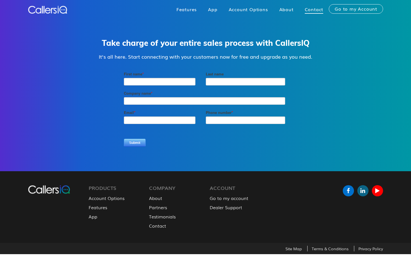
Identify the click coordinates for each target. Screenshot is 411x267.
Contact (314, 9)
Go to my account (229, 198)
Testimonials (162, 216)
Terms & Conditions (330, 248)
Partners (158, 207)
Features (186, 9)
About (286, 9)
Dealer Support (226, 207)
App (212, 9)
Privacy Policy (370, 248)
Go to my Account (356, 8)
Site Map (293, 248)
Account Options (248, 9)
